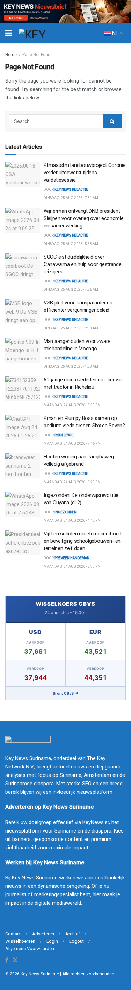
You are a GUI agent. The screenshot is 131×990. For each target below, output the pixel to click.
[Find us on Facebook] (6, 960)
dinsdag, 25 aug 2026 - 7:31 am (71, 198)
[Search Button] (112, 121)
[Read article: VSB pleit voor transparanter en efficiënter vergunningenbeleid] (22, 311)
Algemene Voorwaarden (29, 948)
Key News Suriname (40, 973)
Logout (76, 941)
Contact (13, 933)
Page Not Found (37, 54)
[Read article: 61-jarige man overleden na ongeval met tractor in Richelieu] (22, 388)
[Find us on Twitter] (15, 960)
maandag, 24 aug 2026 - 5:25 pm (72, 482)
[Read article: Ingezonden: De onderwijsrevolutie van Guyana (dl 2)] (22, 504)
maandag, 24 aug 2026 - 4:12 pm (72, 520)
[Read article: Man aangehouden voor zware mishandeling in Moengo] (22, 350)
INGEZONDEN (65, 512)
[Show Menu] (8, 33)
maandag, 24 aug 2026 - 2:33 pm (72, 566)
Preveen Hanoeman (71, 558)
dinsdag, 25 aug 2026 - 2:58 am (71, 328)
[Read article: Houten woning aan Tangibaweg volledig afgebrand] (22, 465)
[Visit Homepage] (45, 33)
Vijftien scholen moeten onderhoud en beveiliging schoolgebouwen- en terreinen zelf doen (82, 541)
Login (52, 941)
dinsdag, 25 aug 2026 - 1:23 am (71, 366)
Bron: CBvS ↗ (66, 693)
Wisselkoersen (20, 941)
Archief (72, 933)
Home (11, 54)
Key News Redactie (71, 189)
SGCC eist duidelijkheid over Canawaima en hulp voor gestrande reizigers (82, 264)
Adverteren (43, 933)
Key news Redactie (71, 235)
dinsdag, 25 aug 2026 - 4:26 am (71, 290)
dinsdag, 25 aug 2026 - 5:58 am (71, 244)
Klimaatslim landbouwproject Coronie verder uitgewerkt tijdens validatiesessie (85, 172)
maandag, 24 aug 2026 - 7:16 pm (72, 443)
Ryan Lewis (64, 435)
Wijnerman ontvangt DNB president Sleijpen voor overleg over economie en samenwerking (84, 218)
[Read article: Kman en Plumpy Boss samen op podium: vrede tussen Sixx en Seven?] (22, 427)
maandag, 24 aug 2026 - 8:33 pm (72, 405)
